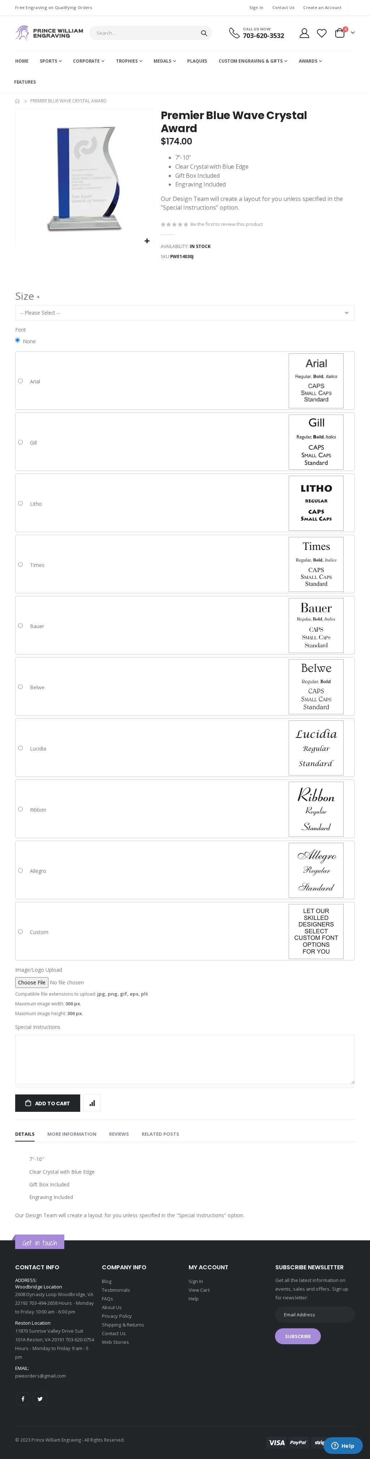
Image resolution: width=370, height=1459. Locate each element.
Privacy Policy (117, 1316)
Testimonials (116, 1290)
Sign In (256, 7)
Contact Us (283, 7)
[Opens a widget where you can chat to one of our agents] (343, 1446)
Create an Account (322, 7)
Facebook (23, 1399)
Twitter (40, 1399)
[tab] (25, 1134)
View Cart (199, 1290)
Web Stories (115, 1342)
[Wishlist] (322, 33)
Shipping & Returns (123, 1324)
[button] (147, 241)
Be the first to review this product (226, 224)
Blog (106, 1281)
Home (17, 101)
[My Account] (304, 33)
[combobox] (150, 33)
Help (194, 1298)
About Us (112, 1307)
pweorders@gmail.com (40, 1375)
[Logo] (49, 33)
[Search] (204, 33)
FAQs (107, 1298)
